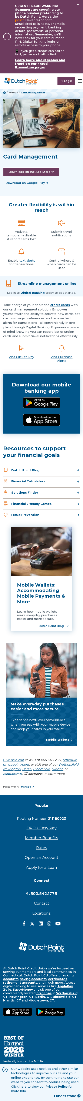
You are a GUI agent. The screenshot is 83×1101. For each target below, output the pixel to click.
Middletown (12, 774)
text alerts (27, 261)
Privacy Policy (56, 1086)
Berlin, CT (43, 997)
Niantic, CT (12, 1000)
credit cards (60, 305)
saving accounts (33, 979)
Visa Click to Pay (21, 357)
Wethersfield (69, 765)
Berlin (27, 769)
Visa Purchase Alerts (62, 359)
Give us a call (13, 760)
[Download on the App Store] (41, 420)
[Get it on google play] (41, 403)
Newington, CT (21, 997)
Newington (12, 769)
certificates (57, 979)
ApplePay (65, 986)
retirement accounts (20, 982)
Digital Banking (33, 292)
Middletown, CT (41, 1000)
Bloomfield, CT (65, 997)
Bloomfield (41, 769)
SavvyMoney (23, 989)
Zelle (7, 989)
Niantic (57, 769)
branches (44, 993)
